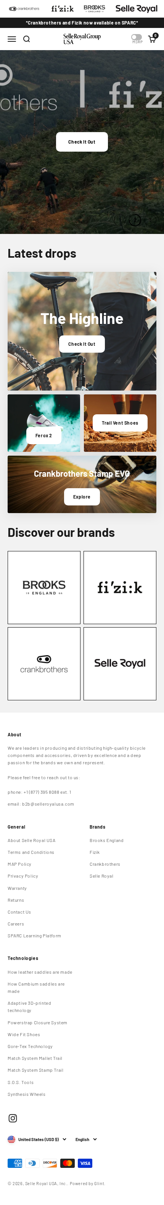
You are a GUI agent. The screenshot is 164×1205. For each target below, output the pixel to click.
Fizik (95, 852)
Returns (16, 900)
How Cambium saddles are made (36, 987)
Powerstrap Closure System (38, 1022)
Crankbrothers (105, 864)
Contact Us (19, 911)
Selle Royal (102, 875)
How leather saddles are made (40, 971)
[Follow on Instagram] (13, 1118)
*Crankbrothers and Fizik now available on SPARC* (82, 22)
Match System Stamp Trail (35, 1070)
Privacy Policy (23, 875)
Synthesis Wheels (27, 1094)
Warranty (17, 888)
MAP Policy (20, 864)
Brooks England (107, 840)
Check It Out (81, 141)
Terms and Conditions (31, 852)
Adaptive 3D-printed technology (29, 1006)
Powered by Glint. (88, 1183)
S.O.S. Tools (21, 1082)
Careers (16, 923)
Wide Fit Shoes (24, 1034)
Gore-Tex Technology (30, 1046)
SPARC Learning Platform (34, 935)
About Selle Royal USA (32, 840)
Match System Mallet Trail (35, 1058)
